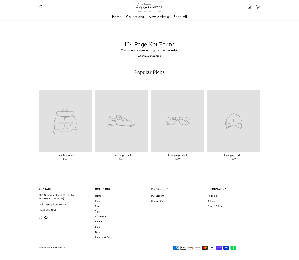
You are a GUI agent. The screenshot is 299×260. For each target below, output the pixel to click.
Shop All (180, 16)
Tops (97, 211)
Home (117, 16)
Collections (135, 16)
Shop (98, 201)
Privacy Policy (214, 206)
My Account (157, 195)
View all (149, 79)
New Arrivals (158, 16)
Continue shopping (149, 56)
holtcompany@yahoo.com (52, 204)
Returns (211, 201)
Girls (97, 232)
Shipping (212, 195)
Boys (97, 227)
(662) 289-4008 (47, 210)
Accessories (101, 216)
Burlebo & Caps (103, 237)
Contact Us (157, 201)
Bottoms (99, 221)
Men (97, 206)
